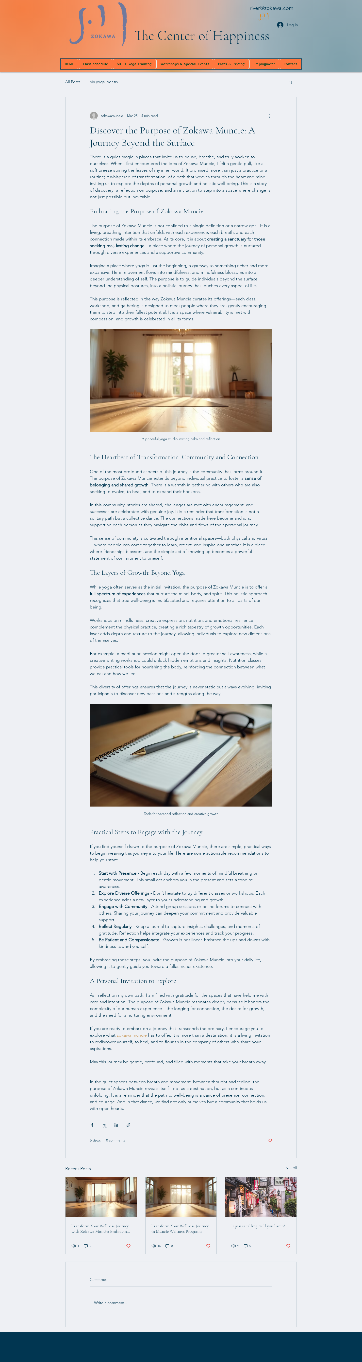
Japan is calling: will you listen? (258, 1226)
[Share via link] (128, 1125)
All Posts (72, 81)
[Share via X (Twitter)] (104, 1125)
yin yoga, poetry (104, 81)
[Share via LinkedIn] (116, 1125)
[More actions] (269, 116)
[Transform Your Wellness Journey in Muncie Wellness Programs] (181, 1197)
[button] (290, 82)
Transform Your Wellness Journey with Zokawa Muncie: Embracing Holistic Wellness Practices (100, 1228)
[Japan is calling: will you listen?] (260, 1197)
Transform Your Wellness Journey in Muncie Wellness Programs (180, 1228)
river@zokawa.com (272, 8)
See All (291, 1168)
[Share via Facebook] (92, 1125)
